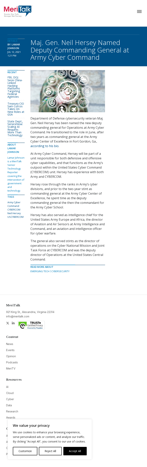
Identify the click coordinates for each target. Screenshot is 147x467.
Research (12, 411)
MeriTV (11, 368)
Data (9, 405)
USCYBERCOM (15, 217)
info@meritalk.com (17, 316)
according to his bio (44, 146)
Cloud (10, 393)
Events (10, 350)
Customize (25, 451)
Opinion (11, 356)
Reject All (50, 451)
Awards (10, 417)
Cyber (10, 399)
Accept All (75, 451)
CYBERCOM (13, 209)
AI (7, 386)
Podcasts (12, 362)
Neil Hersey (14, 213)
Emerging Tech (39, 271)
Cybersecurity (60, 271)
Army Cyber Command (13, 204)
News (9, 344)
